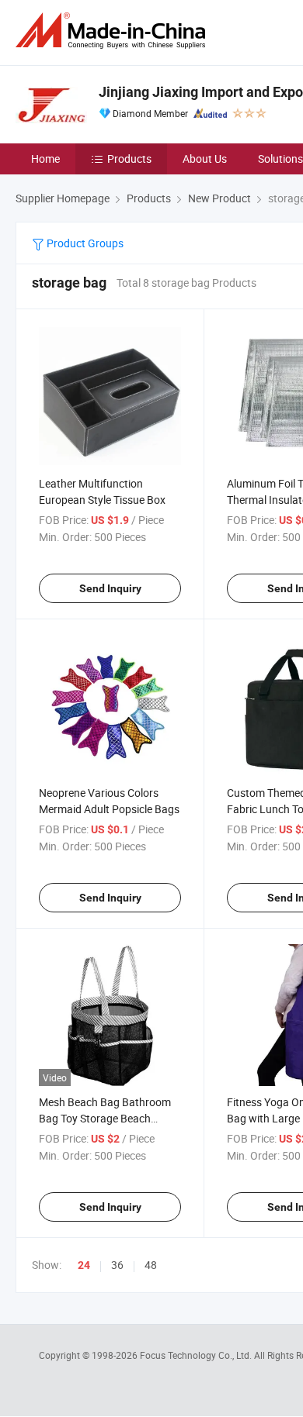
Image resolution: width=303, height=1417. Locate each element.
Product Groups (84, 243)
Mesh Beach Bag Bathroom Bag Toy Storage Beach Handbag (105, 1118)
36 (117, 1264)
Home (45, 158)
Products (129, 158)
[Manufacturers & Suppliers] (113, 30)
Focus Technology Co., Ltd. (197, 1355)
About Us (205, 158)
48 (151, 1264)
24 (84, 1265)
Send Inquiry (110, 588)
